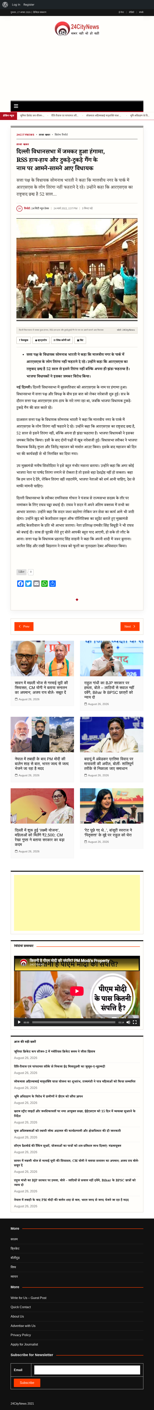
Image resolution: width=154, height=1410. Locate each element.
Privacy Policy (21, 1335)
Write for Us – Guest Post (28, 1298)
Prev (26, 626)
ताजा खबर (44, 135)
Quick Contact (21, 1307)
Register (28, 4)
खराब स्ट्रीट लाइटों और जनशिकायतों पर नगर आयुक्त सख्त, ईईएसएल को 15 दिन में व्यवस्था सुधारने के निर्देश (75, 1114)
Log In (16, 4)
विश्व (13, 1267)
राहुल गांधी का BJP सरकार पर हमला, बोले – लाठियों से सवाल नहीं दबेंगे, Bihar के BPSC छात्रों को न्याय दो (75, 1183)
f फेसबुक (23, 340)
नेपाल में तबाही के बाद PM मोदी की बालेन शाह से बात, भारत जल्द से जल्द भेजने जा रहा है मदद (42, 764)
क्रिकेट (15, 1248)
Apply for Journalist (24, 1344)
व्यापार (14, 1276)
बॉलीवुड (15, 1257)
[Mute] (128, 1022)
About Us (17, 1316)
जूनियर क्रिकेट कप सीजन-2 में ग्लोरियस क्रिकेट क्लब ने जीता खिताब (32, 115)
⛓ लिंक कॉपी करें (62, 340)
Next (128, 626)
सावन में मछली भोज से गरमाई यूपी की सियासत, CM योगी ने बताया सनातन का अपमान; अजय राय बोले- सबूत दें (41, 688)
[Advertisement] (77, 67)
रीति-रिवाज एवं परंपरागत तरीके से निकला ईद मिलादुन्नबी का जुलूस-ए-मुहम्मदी (65, 115)
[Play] (19, 1022)
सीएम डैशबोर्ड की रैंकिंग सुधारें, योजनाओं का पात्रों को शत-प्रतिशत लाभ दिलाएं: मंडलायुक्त (67, 1146)
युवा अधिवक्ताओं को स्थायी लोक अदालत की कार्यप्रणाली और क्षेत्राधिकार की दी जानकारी (67, 1131)
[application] (77, 991)
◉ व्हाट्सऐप (41, 340)
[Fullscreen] (135, 1022)
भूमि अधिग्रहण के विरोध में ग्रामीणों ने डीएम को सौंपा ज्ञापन (140, 115)
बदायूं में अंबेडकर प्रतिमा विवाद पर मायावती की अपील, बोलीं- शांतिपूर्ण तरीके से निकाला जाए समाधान (108, 764)
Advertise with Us (23, 1326)
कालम (14, 1239)
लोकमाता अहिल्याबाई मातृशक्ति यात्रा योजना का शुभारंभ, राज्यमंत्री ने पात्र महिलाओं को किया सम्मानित (104, 115)
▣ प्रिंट (80, 340)
